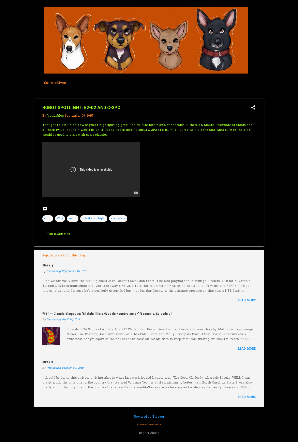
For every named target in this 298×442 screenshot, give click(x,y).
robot (73, 218)
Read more (247, 300)
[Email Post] (44, 210)
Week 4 (47, 265)
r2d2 (60, 218)
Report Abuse (149, 433)
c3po (47, 218)
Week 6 (47, 362)
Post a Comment (59, 234)
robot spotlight (93, 218)
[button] (253, 108)
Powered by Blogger (149, 417)
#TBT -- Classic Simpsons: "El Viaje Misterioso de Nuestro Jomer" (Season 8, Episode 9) (107, 313)
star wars (118, 218)
